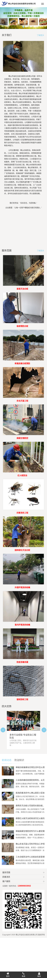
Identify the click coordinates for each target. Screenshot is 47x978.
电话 (23, 976)
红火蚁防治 (22, 475)
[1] (23, 18)
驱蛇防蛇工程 (22, 699)
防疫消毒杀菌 (22, 662)
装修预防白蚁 (22, 326)
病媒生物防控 (22, 438)
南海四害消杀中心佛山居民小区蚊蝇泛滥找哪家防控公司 (30, 794)
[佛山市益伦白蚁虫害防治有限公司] (19, 6)
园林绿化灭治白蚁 (22, 550)
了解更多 (40, 35)
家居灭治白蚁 (22, 289)
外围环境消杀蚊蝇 (22, 587)
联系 (39, 976)
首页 (8, 976)
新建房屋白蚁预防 (22, 363)
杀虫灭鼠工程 (22, 401)
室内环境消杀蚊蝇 (22, 625)
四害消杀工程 (22, 513)
